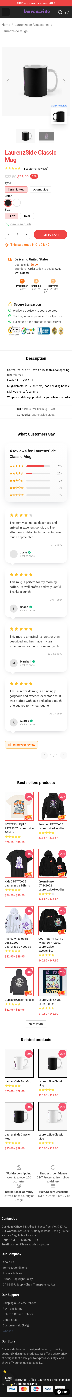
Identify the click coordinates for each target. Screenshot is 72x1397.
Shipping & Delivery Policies (19, 1303)
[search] (60, 12)
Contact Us (10, 1319)
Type (8, 183)
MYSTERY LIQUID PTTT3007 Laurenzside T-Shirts (19, 828)
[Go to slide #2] (46, 136)
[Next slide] (64, 81)
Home (6, 25)
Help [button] (64, 1392)
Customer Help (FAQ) (16, 1325)
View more (36, 1023)
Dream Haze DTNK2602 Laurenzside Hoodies (51, 885)
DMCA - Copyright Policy (18, 1278)
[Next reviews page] (63, 755)
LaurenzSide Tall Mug (18, 1081)
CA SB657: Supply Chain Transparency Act (29, 1284)
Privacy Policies (12, 1273)
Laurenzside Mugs (15, 31)
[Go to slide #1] (25, 136)
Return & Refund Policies (18, 1314)
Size (7, 209)
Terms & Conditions (15, 1267)
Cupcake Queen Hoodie (19, 999)
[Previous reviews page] (44, 755)
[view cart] (66, 12)
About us (8, 1262)
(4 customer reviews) (35, 168)
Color (8, 196)
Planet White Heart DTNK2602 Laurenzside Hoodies (18, 942)
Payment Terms (12, 1308)
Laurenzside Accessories (32, 25)
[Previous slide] (8, 81)
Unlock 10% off (8, 1379)
